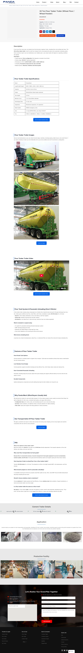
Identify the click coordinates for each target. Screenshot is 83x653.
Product (44, 2)
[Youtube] (64, 650)
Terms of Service (64, 644)
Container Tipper (45, 634)
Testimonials (63, 637)
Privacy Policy (64, 646)
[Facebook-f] (62, 650)
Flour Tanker (4, 636)
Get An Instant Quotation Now (41, 119)
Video (51, 2)
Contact (76, 2)
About (57, 2)
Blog (64, 2)
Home (37, 2)
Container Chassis (45, 636)
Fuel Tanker (4, 638)
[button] (40, 31)
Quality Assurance (64, 639)
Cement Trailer (5, 634)
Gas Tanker (4, 643)
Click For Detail (41, 243)
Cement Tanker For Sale (17, 5)
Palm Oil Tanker (5, 641)
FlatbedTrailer (44, 643)
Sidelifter (43, 641)
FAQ (71, 2)
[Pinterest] (67, 650)
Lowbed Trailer (24, 638)
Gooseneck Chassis (45, 638)
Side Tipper (24, 636)
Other (24, 641)
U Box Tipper (24, 634)
